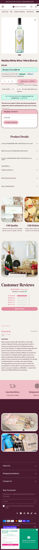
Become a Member (10, 544)
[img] (6, 331)
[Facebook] (17, 513)
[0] (36, 7)
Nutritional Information (8, 178)
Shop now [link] (19, 424)
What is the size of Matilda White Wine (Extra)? (14, 151)
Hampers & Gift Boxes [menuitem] (19, 11)
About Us (6, 466)
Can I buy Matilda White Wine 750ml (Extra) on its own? (17, 143)
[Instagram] (24, 513)
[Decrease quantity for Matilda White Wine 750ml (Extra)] (4, 81)
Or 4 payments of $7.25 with (9, 74)
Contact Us (7, 481)
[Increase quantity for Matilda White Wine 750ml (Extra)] (12, 81)
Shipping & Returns (7, 170)
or (27, 74)
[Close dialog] (37, 530)
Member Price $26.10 (11, 70)
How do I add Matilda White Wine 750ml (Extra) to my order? (16, 158)
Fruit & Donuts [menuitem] (30, 11)
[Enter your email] (34, 501)
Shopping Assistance (11, 473)
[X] (21, 513)
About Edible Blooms (7, 186)
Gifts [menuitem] (11, 11)
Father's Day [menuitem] (5, 11)
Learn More (24, 98)
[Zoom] (35, 19)
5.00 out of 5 (24, 289)
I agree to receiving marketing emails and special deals (19, 507)
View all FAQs (6, 166)
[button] (11, 295)
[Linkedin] (35, 513)
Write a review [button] (19, 309)
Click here (35, 85)
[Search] (31, 7)
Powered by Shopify (15, 525)
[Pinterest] (28, 513)
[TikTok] (32, 513)
